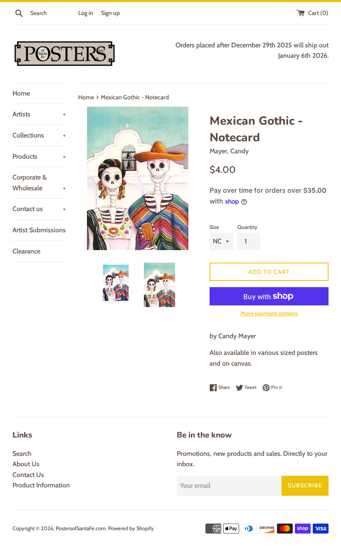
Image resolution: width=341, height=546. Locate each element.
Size (214, 227)
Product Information (41, 485)
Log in (85, 13)
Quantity (247, 227)
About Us (26, 464)
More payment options (269, 313)
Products (39, 156)
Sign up (110, 13)
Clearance (26, 251)
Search (22, 453)
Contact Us (28, 475)
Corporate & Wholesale (39, 182)
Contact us (39, 209)
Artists (39, 114)
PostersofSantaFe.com (81, 528)
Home (21, 93)
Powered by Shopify (131, 528)
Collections (39, 135)
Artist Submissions (39, 230)
